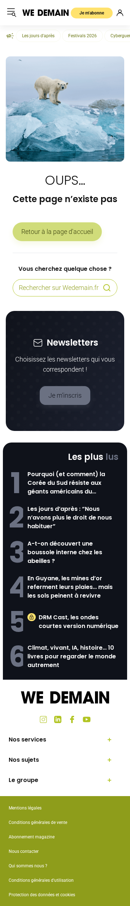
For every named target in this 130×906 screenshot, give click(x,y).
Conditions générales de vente (38, 822)
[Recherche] (107, 287)
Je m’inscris (65, 395)
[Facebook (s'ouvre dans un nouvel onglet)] (72, 719)
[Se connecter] (120, 12)
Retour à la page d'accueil (57, 231)
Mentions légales (25, 808)
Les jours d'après (38, 35)
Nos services (27, 739)
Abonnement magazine (32, 836)
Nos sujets (24, 760)
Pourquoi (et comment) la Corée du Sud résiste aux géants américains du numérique (66, 483)
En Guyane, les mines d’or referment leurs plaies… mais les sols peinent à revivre (70, 587)
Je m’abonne (91, 13)
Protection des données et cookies (42, 894)
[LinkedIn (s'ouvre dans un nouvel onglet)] (57, 719)
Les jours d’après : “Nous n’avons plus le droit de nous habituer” (69, 517)
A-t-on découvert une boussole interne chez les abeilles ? (64, 552)
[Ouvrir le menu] (11, 12)
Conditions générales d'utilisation (41, 880)
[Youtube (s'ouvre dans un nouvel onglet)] (86, 719)
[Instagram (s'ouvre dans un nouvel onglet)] (43, 719)
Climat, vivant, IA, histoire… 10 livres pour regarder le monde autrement (71, 656)
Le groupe (23, 780)
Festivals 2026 (82, 35)
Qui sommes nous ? (28, 865)
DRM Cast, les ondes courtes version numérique (78, 621)
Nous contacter (24, 851)
